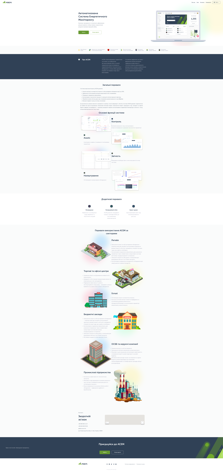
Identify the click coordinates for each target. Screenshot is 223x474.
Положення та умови (141, 464)
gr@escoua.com (82, 428)
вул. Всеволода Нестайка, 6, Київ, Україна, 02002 (90, 430)
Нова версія (208, 2)
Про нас (193, 2)
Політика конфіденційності (130, 464)
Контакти (202, 2)
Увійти (216, 2)
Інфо (198, 2)
